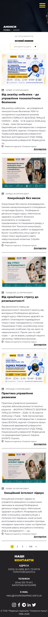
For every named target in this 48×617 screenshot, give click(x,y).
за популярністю (24, 36)
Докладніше (40, 149)
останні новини (24, 40)
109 (30, 546)
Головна (6, 30)
